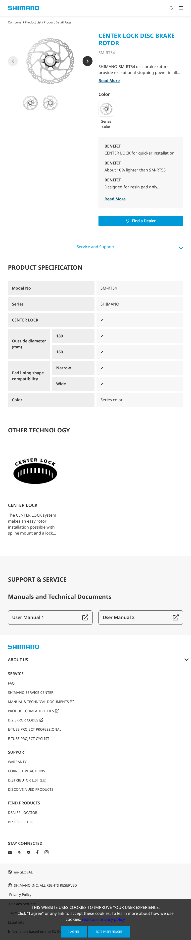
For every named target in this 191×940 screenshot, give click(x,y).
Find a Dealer (144, 221)
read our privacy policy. (104, 919)
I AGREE (74, 932)
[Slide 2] (50, 103)
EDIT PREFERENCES (109, 932)
